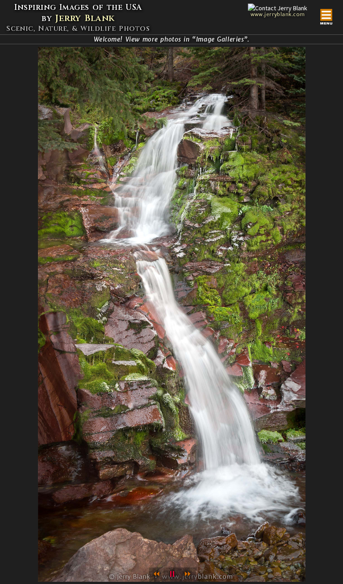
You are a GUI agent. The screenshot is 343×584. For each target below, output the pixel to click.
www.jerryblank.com (278, 14)
